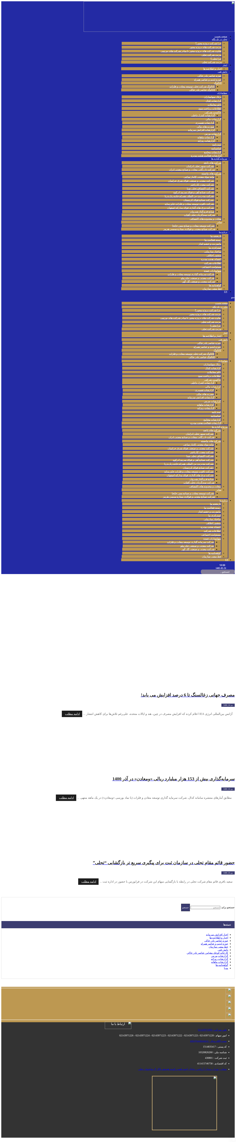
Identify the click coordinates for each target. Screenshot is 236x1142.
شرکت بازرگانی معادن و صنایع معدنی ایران (192, 169)
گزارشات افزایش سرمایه (201, 130)
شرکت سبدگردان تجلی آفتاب (199, 215)
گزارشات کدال (213, 100)
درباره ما (223, 232)
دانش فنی (222, 72)
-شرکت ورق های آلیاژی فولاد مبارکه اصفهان (190, 207)
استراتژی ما (215, 247)
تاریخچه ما (215, 236)
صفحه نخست (220, 36)
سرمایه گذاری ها (219, 158)
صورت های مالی (205, 126)
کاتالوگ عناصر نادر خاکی (202, 90)
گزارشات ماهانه (205, 137)
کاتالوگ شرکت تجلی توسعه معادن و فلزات (192, 86)
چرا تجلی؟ (215, 58)
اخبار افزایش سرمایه (217, 934)
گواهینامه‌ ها (215, 285)
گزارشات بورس (212, 133)
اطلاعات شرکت (212, 263)
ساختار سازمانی (212, 251)
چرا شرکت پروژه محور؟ (208, 43)
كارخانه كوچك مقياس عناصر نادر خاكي (207, 953)
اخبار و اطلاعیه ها (212, 68)
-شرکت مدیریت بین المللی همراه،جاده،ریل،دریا (189, 196)
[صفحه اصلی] (234, 624)
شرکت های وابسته (211, 173)
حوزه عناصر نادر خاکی (209, 75)
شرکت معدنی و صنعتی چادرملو (197, 278)
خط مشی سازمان (212, 288)
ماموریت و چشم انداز (210, 243)
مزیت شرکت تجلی (211, 55)
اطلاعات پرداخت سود (209, 108)
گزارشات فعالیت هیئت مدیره (206, 155)
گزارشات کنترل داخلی (203, 115)
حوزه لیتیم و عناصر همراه (207, 79)
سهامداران (222, 93)
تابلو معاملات (214, 104)
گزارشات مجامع (212, 152)
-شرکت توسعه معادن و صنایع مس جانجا (193, 225)
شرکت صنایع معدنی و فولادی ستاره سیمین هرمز (189, 229)
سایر (219, 222)
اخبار (225, 65)
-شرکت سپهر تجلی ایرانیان (200, 166)
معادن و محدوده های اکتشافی (205, 218)
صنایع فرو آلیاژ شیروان (202, 211)
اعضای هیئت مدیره (211, 259)
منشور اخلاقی (213, 255)
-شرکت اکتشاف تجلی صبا (200, 188)
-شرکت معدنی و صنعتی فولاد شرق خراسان (191, 180)
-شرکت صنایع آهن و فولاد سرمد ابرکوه (193, 192)
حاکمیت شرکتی (213, 112)
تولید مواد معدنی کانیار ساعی (199, 177)
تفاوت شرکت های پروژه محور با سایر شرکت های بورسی (191, 51)
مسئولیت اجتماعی (211, 267)
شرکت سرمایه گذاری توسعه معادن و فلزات (191, 274)
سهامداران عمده (212, 270)
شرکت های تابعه (212, 162)
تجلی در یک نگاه (219, 39)
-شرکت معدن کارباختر (202, 184)
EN (225, 292)
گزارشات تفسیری (204, 122)
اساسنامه (216, 148)
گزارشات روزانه (206, 140)
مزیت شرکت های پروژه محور (205, 47)
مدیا (226, 968)
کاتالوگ (218, 83)
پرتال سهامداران (212, 97)
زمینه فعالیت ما (213, 240)
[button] (178, 297)
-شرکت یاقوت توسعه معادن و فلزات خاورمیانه (189, 204)
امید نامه (216, 144)
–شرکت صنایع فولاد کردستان (198, 200)
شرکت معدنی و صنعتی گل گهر (198, 281)
